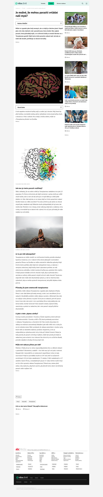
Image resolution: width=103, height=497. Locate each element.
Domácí (29, 455)
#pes (53, 469)
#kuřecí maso (79, 469)
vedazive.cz (18, 8)
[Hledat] (82, 3)
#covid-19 (30, 466)
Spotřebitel (30, 459)
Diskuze (27, 409)
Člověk (51, 3)
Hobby (53, 455)
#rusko (29, 464)
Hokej (41, 459)
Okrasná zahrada (67, 455)
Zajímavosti (18, 461)
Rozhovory (30, 458)
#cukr (77, 466)
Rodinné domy (55, 460)
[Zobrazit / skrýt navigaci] (86, 3)
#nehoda (18, 466)
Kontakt (42, 477)
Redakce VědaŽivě (22, 23)
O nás (31, 477)
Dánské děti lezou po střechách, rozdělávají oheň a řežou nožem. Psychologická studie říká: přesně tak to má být (76, 52)
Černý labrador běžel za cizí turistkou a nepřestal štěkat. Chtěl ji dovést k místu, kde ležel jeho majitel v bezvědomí (76, 28)
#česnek (66, 469)
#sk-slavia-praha (43, 464)
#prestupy (42, 469)
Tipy (64, 458)
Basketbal (42, 455)
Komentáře (30, 456)
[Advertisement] (39, 53)
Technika (43, 3)
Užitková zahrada (67, 459)
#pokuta (30, 469)
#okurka (66, 464)
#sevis (17, 469)
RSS (31, 482)
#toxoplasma (32, 401)
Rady (17, 459)
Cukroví (77, 455)
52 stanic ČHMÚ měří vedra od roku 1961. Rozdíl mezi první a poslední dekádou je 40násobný (76, 77)
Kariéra (36, 477)
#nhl (41, 466)
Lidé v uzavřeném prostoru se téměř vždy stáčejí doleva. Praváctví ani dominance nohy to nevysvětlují (76, 101)
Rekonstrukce (54, 458)
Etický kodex (18, 482)
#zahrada (54, 464)
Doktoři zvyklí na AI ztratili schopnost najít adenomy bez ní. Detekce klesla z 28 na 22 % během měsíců (75, 126)
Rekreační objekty (55, 459)
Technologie (30, 460)
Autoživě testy (19, 456)
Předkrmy (77, 458)
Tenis (41, 461)
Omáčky (77, 456)
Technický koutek (19, 460)
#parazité (24, 401)
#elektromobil (19, 464)
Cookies (25, 482)
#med (77, 464)
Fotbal (41, 458)
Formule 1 (42, 456)
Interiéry (53, 456)
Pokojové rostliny (67, 456)
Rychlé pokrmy (78, 460)
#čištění (53, 466)
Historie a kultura (61, 3)
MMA (41, 460)
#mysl (18, 401)
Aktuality (17, 455)
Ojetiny (17, 458)
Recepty (77, 459)
